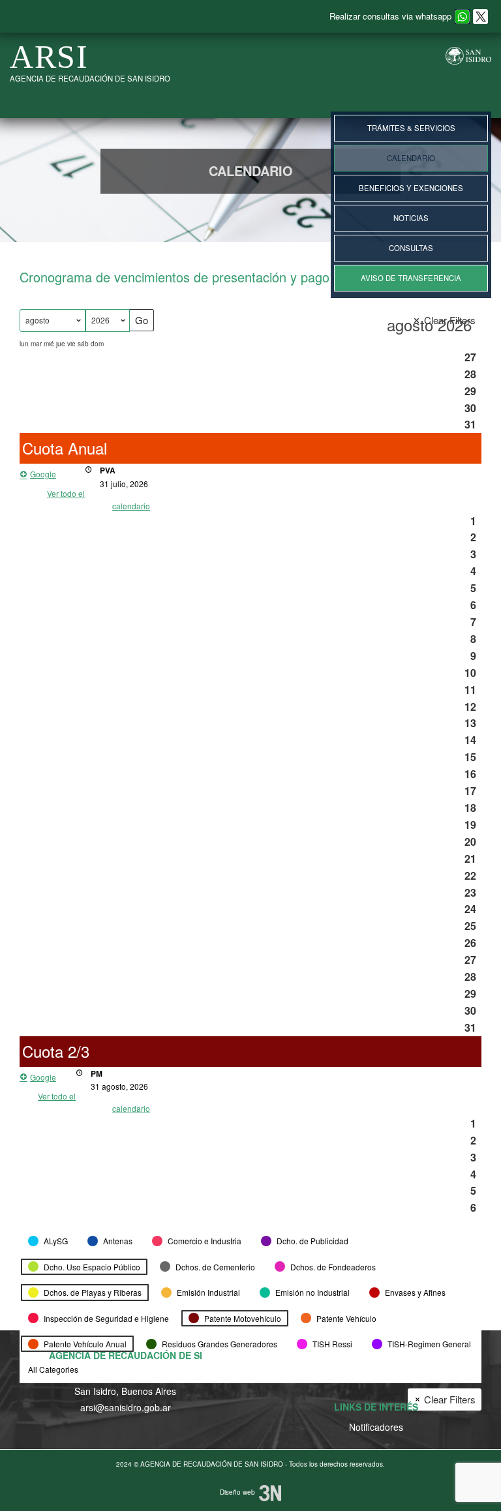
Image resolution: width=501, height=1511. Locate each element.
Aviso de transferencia (411, 278)
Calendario (411, 158)
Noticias (411, 218)
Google (43, 473)
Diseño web (239, 1492)
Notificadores (376, 1426)
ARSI (49, 56)
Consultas (411, 248)
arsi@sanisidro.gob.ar (125, 1407)
